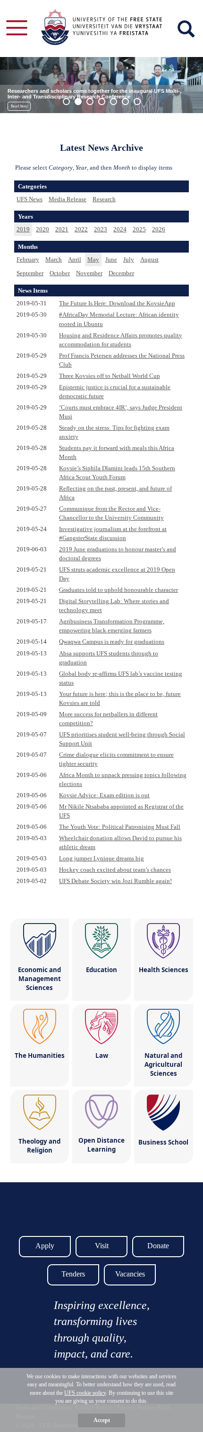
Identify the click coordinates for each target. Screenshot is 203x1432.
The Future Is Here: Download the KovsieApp (117, 303)
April (74, 259)
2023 (100, 229)
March (53, 259)
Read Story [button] (19, 106)
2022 (81, 229)
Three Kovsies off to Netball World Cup (109, 375)
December (121, 273)
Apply (44, 1246)
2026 (158, 229)
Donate (158, 1246)
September (30, 273)
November (89, 273)
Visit (102, 1246)
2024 (120, 229)
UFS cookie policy (85, 1393)
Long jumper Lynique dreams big (101, 858)
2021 (61, 229)
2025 (139, 229)
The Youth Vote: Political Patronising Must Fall (119, 826)
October (60, 273)
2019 (23, 229)
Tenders (73, 1274)
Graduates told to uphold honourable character (118, 589)
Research (104, 199)
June (111, 259)
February (28, 259)
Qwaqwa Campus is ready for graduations (111, 641)
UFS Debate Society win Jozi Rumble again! (115, 880)
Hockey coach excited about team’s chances (115, 869)
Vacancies (130, 1274)
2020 (42, 229)
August (149, 259)
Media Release (67, 199)
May (93, 259)
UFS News (29, 199)
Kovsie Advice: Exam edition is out (104, 795)
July (128, 259)
